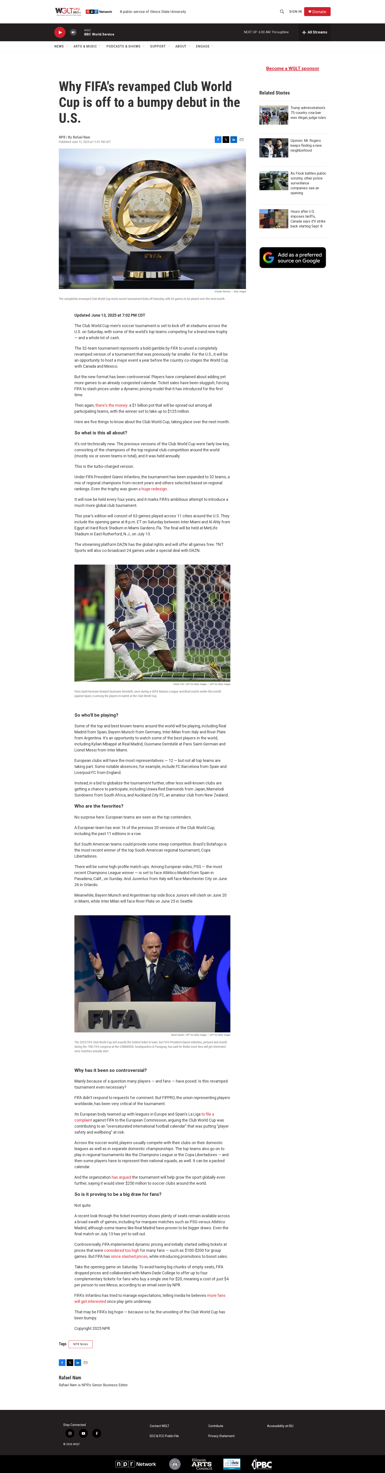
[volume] (73, 32)
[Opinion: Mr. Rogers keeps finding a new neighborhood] (273, 147)
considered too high (121, 1250)
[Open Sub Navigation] (67, 46)
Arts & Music (85, 46)
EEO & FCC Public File (164, 1436)
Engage (203, 46)
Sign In (295, 11)
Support (158, 46)
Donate (319, 11)
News (59, 46)
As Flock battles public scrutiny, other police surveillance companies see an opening (308, 183)
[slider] (80, 32)
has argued (121, 1177)
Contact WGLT (159, 1426)
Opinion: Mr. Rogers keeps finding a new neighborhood (306, 145)
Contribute (215, 1426)
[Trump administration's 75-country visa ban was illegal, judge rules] (273, 115)
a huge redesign (153, 489)
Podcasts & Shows (123, 46)
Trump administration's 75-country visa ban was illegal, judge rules (308, 113)
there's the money (111, 405)
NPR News (80, 1344)
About (180, 46)
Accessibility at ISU (280, 1426)
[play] (59, 32)
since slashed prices (129, 1256)
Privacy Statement (221, 1436)
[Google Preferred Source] (293, 257)
